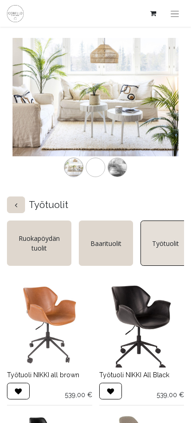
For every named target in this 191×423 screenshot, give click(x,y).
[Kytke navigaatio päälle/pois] (175, 13)
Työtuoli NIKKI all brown (43, 375)
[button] (18, 391)
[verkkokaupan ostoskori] (153, 13)
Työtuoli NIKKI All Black (134, 375)
